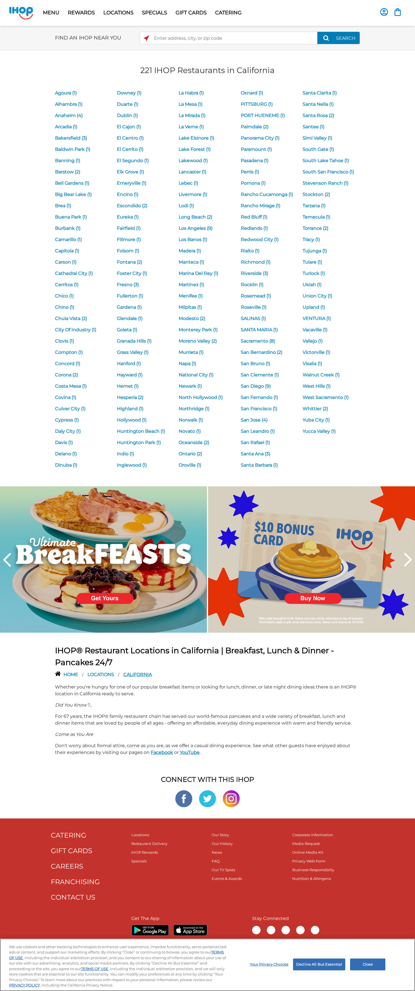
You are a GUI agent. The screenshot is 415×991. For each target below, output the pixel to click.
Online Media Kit (307, 852)
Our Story (220, 835)
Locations (101, 674)
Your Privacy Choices (269, 964)
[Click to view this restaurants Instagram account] (231, 798)
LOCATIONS (118, 13)
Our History (222, 843)
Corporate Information (312, 835)
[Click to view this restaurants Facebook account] (183, 798)
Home (71, 674)
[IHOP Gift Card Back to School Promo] (311, 559)
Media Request (306, 843)
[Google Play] (150, 930)
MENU (51, 13)
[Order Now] (397, 12)
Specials (139, 861)
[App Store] (190, 930)
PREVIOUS (7, 559)
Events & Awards (227, 878)
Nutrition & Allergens (311, 878)
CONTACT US (73, 897)
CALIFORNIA (137, 674)
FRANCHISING (75, 882)
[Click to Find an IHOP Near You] (146, 38)
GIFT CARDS (191, 13)
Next (408, 559)
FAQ (216, 861)
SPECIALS (154, 13)
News (217, 852)
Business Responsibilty (313, 870)
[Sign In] (384, 12)
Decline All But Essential (319, 964)
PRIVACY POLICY (24, 985)
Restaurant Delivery (149, 843)
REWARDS (81, 13)
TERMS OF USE (94, 968)
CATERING (228, 13)
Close (368, 964)
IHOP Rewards (144, 852)
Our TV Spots (223, 870)
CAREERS (67, 866)
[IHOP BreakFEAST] (103, 559)
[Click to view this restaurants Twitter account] (207, 798)
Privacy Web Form (309, 861)
